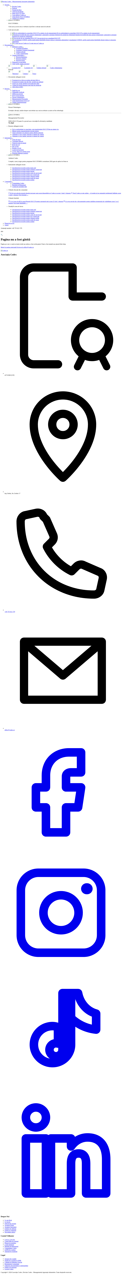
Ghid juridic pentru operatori (20, 64)
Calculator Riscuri (17, 141)
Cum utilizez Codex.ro (19, 15)
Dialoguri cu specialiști (19, 62)
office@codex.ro (10, 730)
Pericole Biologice (21, 57)
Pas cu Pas (15, 146)
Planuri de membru (10, 1243)
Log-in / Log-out (10, 1239)
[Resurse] (10, 89)
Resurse (7, 89)
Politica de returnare (11, 1267)
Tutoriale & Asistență (11, 1251)
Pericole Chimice (21, 59)
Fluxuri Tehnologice (18, 97)
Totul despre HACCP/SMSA (21, 17)
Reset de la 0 (16, 145)
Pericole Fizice (20, 60)
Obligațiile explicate (18, 92)
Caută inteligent (9, 1245)
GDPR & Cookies (10, 1250)
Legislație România (22, 48)
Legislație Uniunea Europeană (25, 50)
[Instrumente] (12, 138)
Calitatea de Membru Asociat (13, 1262)
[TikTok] (61, 1092)
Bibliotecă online (17, 47)
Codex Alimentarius (22, 53)
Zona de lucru (16, 139)
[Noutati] (10, 5)
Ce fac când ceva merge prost (21, 151)
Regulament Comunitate (12, 1264)
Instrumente (8, 138)
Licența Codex (9, 1269)
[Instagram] (61, 972)
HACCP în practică (18, 95)
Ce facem (7, 1222)
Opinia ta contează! (10, 1230)
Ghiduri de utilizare (10, 1229)
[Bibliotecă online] (23, 47)
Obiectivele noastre (10, 1223)
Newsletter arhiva (10, 1232)
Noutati (7, 5)
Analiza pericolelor (18, 55)
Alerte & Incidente (17, 11)
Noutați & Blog (17, 10)
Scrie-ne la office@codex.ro (25, 247)
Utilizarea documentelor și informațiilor (16, 1266)
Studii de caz (16, 90)
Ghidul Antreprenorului (19, 102)
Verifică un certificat (18, 18)
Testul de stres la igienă (19, 143)
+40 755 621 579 (10, 612)
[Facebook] (61, 852)
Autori (6, 225)
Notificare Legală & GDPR (13, 1260)
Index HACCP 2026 (18, 13)
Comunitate (8, 181)
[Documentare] (13, 45)
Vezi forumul (23, 195)
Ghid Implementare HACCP (20, 100)
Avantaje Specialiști (10, 1227)
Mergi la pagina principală (9, 247)
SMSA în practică (17, 94)
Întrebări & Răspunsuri (19, 185)
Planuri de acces (9, 223)
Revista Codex (16, 6)
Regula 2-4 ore (16, 148)
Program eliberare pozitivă (20, 153)
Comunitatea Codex (18, 183)
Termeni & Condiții (10, 1259)
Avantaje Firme (9, 1225)
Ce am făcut (8, 1220)
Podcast (14, 8)
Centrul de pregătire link (19, 186)
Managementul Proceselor (20, 99)
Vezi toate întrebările (20, 203)
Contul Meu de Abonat (11, 1241)
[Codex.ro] (4, 250)
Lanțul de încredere (18, 150)
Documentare (9, 45)
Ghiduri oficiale (20, 52)
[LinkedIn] (61, 1213)
